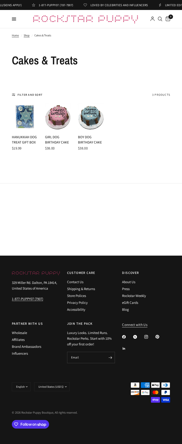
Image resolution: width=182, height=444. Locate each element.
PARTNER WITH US (27, 323)
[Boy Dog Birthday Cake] (91, 117)
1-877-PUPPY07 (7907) (27, 298)
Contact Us (75, 282)
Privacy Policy (77, 302)
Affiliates (18, 339)
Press (126, 288)
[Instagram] (149, 337)
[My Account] (152, 19)
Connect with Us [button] (134, 325)
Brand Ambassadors (26, 346)
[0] (167, 19)
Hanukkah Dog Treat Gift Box (24, 140)
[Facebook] (127, 337)
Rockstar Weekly (134, 295)
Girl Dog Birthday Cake (57, 140)
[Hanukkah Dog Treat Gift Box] (25, 117)
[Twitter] (138, 337)
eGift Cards (130, 302)
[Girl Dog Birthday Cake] (58, 117)
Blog (125, 309)
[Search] (160, 19)
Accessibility (76, 309)
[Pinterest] (160, 336)
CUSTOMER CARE (81, 272)
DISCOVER (130, 272)
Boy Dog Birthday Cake (90, 140)
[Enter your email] (110, 357)
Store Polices (76, 295)
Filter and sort (30, 94)
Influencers (20, 353)
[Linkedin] (127, 348)
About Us (128, 282)
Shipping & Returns (81, 288)
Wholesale (19, 332)
